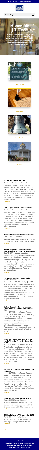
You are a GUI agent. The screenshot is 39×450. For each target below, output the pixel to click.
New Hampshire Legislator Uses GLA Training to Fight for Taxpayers (19, 250)
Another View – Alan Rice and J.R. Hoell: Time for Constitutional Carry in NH (19, 341)
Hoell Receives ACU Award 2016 (17, 398)
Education (19, 111)
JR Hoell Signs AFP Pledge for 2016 (19, 415)
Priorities (19, 165)
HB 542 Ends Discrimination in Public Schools (17, 279)
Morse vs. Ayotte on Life (14, 181)
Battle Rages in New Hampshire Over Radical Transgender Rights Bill (18, 308)
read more (7, 201)
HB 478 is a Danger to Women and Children (19, 370)
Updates (24, 182)
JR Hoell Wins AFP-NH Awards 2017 (19, 235)
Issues (17, 182)
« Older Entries (8, 430)
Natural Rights (19, 84)
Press (23, 282)
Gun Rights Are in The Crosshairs (18, 208)
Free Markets (20, 138)
